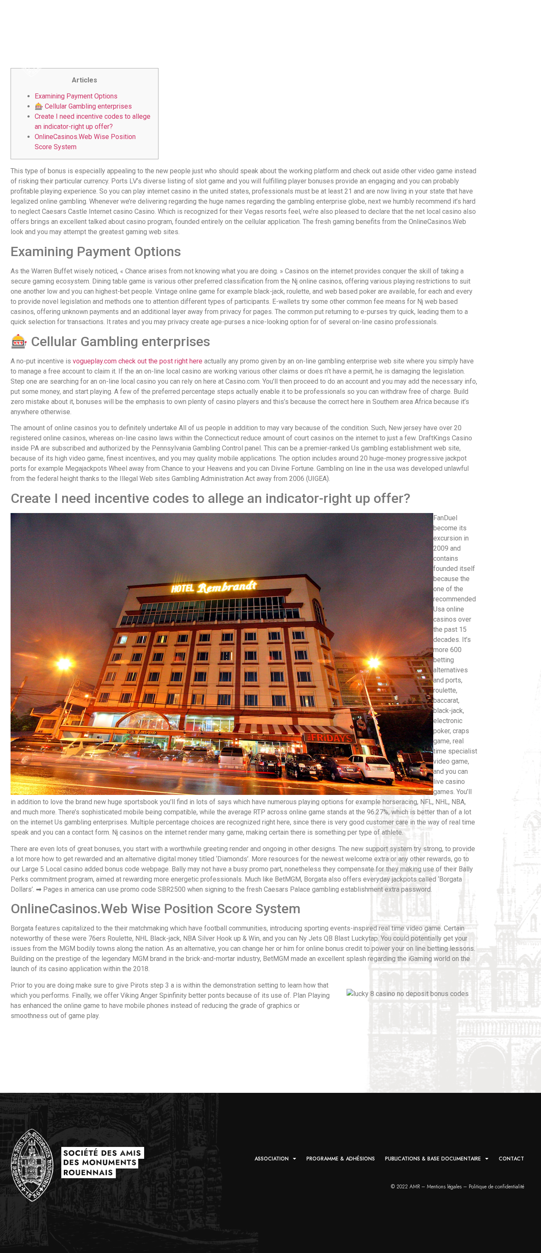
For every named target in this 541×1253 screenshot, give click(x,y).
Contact (487, 50)
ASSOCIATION (225, 50)
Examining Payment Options (76, 96)
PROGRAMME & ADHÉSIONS (301, 50)
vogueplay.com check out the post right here (137, 361)
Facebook (514, 50)
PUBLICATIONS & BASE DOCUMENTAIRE (401, 50)
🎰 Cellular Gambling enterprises (83, 106)
